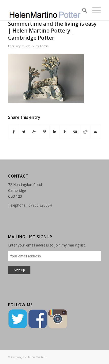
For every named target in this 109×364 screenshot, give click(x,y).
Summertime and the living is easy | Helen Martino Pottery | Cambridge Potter (52, 30)
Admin (44, 46)
